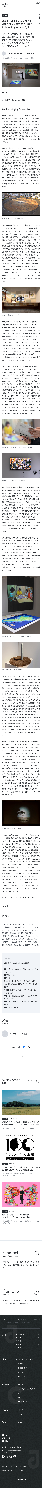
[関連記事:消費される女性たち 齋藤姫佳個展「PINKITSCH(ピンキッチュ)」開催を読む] (21, 1195)
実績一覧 (20, 1410)
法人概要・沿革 (22, 1368)
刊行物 (20, 1414)
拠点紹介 (20, 1363)
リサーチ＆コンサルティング (26, 1389)
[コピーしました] (19, 1047)
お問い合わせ (5, 1466)
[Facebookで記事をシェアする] (24, 1047)
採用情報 (20, 1422)
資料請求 (12, 1466)
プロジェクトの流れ (24, 1402)
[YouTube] (14, 1456)
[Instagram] (10, 1456)
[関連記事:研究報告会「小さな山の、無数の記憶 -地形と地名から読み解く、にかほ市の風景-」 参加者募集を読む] (21, 1103)
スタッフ (20, 1372)
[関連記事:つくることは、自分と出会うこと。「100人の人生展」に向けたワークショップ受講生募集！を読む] (21, 1148)
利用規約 (21, 1470)
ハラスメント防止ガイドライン (9, 1470)
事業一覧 (20, 1384)
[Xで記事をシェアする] (29, 1047)
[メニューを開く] (38, 4)
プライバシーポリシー (21, 1466)
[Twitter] (7, 1456)
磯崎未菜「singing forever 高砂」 (15, 100)
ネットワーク (22, 1376)
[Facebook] (3, 1456)
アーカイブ (21, 1397)
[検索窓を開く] (32, 4)
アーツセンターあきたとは (25, 1359)
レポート (4, 15)
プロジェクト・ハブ (24, 1393)
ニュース (4, 1118)
